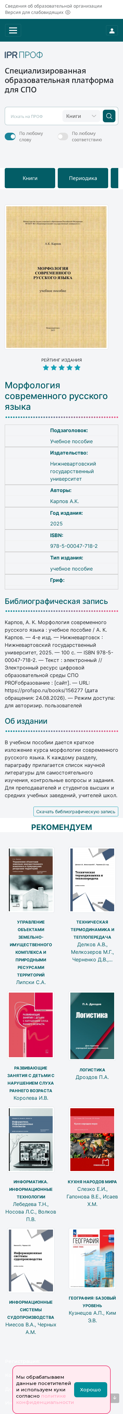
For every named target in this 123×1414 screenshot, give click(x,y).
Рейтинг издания (61, 360)
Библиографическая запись (56, 601)
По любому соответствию (87, 136)
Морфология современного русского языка (56, 396)
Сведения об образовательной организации (53, 6)
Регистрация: (22, 1361)
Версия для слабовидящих (34, 12)
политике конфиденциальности (45, 1399)
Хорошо (90, 1390)
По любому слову (31, 136)
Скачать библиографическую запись (75, 811)
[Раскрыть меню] (13, 30)
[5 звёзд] (61, 368)
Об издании (26, 721)
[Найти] (109, 116)
